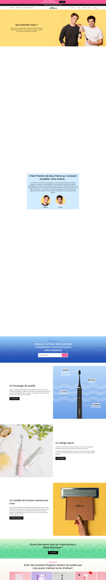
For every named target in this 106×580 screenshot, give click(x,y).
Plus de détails (60, 458)
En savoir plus (14, 398)
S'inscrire (64, 355)
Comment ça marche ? (16, 517)
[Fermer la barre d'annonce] (104, 2)
